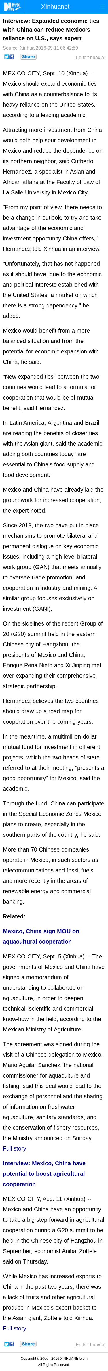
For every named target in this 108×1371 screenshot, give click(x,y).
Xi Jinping (77, 665)
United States (76, 104)
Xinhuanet (55, 6)
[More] (28, 57)
